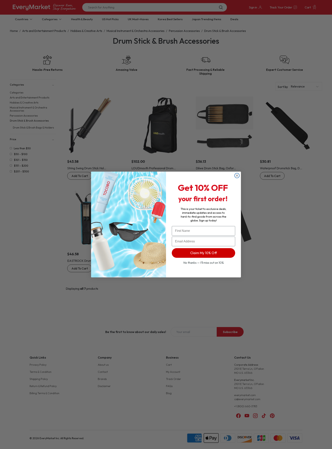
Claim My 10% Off (203, 253)
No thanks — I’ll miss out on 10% (203, 263)
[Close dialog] (237, 175)
